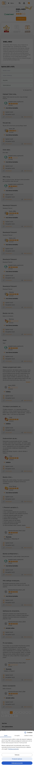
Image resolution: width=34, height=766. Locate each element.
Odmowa (17, 754)
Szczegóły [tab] (17, 735)
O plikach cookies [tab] (28, 735)
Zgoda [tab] (5, 735)
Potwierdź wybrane (17, 759)
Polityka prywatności (13, 749)
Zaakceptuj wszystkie (17, 763)
